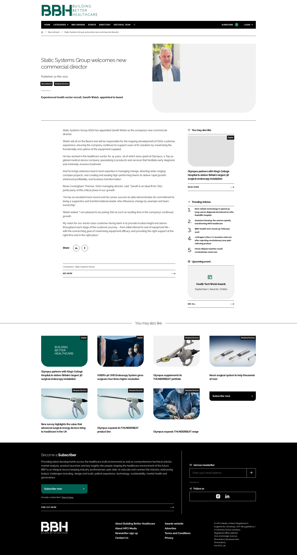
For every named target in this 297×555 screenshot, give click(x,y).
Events (92, 25)
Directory (105, 25)
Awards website (174, 523)
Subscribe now (221, 396)
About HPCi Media (126, 528)
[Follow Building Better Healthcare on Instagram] (218, 497)
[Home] (42, 32)
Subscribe (227, 25)
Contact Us (121, 537)
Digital (230, 137)
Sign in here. (67, 497)
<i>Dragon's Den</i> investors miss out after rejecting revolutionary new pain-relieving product (214, 240)
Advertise (170, 528)
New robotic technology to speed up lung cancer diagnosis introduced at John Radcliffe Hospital (214, 212)
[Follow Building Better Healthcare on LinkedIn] (227, 497)
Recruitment (46, 84)
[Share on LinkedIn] (76, 248)
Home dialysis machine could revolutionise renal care (214, 250)
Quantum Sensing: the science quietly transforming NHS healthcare (214, 222)
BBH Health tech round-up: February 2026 (214, 230)
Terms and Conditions (178, 533)
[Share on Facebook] (85, 248)
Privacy (169, 537)
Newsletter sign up (126, 533)
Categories (59, 25)
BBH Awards (78, 25)
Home (47, 25)
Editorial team (122, 25)
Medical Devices (62, 84)
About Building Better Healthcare (135, 523)
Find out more (48, 507)
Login (247, 25)
